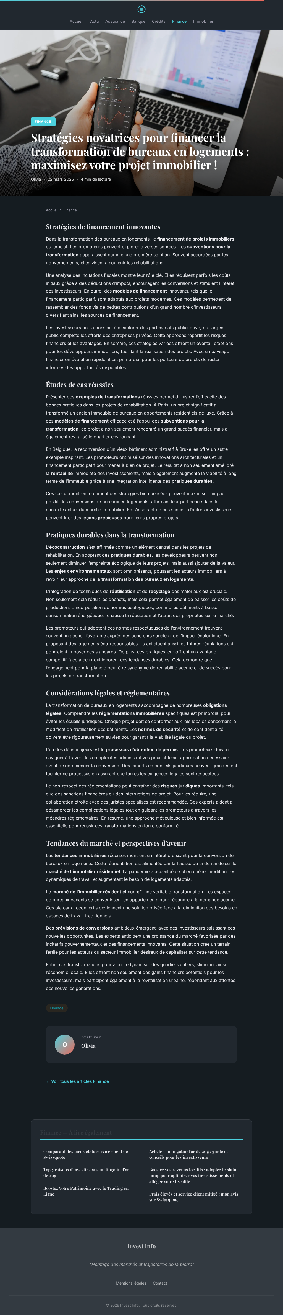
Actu (94, 21)
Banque (138, 21)
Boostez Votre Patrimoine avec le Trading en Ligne (86, 1191)
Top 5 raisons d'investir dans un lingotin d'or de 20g (86, 1172)
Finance (179, 21)
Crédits (159, 21)
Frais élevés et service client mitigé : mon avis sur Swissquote (193, 1197)
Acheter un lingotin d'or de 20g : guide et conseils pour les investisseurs (188, 1154)
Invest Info (141, 1246)
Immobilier (203, 21)
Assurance (115, 21)
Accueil (76, 21)
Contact (160, 1283)
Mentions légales (131, 1283)
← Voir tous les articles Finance (77, 1081)
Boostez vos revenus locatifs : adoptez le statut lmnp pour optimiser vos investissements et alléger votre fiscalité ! (193, 1175)
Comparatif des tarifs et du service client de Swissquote (85, 1154)
